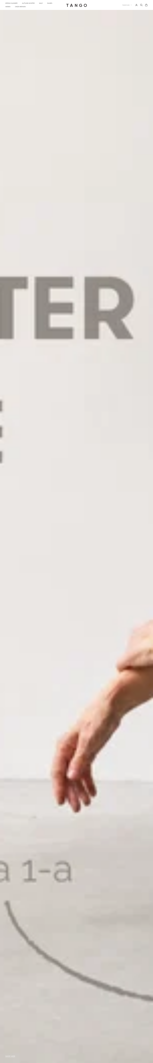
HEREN (8, 6)
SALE (41, 3)
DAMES (49, 3)
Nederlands (125, 5)
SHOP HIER (10, 1056)
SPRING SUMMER (11, 3)
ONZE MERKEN (20, 6)
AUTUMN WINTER (28, 3)
